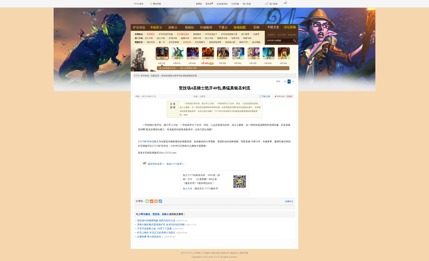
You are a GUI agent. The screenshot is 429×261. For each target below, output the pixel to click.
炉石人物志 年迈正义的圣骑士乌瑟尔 (156, 232)
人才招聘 (196, 253)
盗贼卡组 (185, 38)
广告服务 (206, 253)
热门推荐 (245, 34)
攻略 (171, 27)
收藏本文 (289, 201)
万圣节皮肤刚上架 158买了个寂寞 (154, 228)
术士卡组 (149, 38)
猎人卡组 (209, 38)
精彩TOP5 (243, 42)
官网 (256, 27)
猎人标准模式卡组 (167, 68)
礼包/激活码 (222, 4)
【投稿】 (289, 96)
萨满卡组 (173, 38)
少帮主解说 (144, 214)
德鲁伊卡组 (222, 38)
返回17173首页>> (176, 164)
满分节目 (151, 42)
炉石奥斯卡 (200, 42)
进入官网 (282, 35)
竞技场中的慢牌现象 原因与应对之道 (156, 220)
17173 (136, 75)
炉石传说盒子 (211, 34)
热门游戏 (273, 4)
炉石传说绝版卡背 (229, 34)
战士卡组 (161, 38)
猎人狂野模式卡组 (188, 68)
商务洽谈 (215, 253)
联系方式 (225, 253)
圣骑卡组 (197, 38)
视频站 (189, 27)
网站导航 (157, 4)
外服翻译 (206, 27)
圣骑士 (165, 214)
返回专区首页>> (156, 164)
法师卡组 (235, 38)
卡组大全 (273, 27)
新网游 (199, 4)
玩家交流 (155, 75)
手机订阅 (266, 96)
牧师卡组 (247, 38)
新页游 (209, 4)
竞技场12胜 (230, 42)
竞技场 (156, 214)
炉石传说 (139, 27)
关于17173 (186, 253)
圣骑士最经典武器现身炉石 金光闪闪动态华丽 (161, 224)
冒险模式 (197, 34)
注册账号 (271, 35)
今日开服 (235, 4)
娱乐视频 (256, 42)
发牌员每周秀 (215, 42)
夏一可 (162, 42)
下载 (222, 27)
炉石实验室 (174, 42)
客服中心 (235, 253)
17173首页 (138, 4)
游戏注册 (292, 35)
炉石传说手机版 (166, 34)
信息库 (256, 34)
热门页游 (247, 4)
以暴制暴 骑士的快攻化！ (150, 236)
